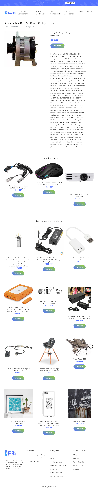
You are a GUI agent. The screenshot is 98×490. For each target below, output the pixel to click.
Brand (89, 11)
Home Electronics (40, 12)
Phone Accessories (69, 12)
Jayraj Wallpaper (79, 421)
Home (6, 27)
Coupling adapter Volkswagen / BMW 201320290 (18, 370)
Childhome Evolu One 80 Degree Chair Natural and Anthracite (49, 370)
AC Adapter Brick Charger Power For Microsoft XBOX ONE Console (79, 317)
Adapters (79, 33)
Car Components (55, 12)
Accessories (54, 455)
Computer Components (23, 12)
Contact (76, 458)
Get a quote (70, 3)
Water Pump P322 (79, 359)
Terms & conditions (79, 462)
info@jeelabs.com (33, 461)
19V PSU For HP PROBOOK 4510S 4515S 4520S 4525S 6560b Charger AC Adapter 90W (49, 260)
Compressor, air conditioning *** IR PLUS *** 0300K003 (49, 302)
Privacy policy (78, 465)
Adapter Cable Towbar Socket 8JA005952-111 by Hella (18, 187)
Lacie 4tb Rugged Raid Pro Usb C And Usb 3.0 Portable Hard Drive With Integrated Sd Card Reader (18, 309)
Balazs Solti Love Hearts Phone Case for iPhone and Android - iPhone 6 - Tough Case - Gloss (49, 423)
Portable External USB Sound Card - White (79, 259)
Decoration (54, 469)
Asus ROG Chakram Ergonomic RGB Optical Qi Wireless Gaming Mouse (49, 184)
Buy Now (57, 46)
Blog (81, 11)
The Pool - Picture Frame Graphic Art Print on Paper (18, 422)
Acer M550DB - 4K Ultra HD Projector (79, 196)
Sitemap (76, 469)
